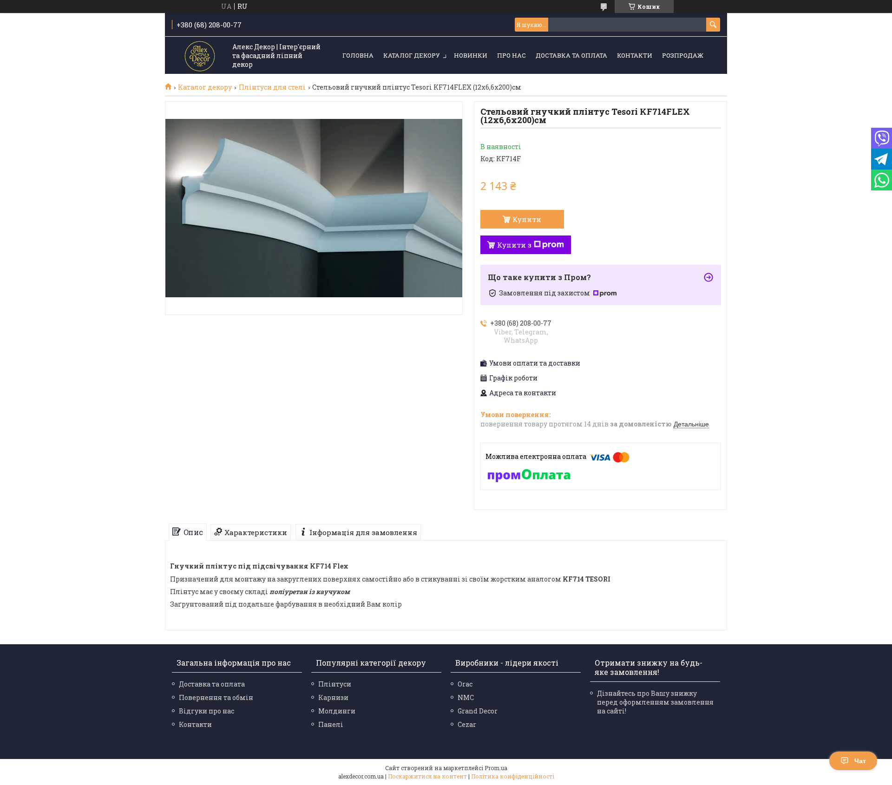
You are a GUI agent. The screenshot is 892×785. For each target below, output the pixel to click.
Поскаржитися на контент (427, 776)
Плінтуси (334, 684)
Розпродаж (682, 55)
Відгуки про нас (206, 710)
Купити (526, 219)
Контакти (634, 55)
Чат (860, 761)
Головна (358, 55)
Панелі (330, 724)
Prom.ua (496, 768)
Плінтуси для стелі (272, 87)
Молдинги (336, 710)
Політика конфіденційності (512, 776)
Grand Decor (478, 710)
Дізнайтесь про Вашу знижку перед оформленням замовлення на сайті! (655, 702)
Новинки (470, 55)
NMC (466, 697)
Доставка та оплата (571, 55)
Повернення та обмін (216, 697)
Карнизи (333, 697)
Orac (465, 684)
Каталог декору (411, 55)
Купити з (514, 244)
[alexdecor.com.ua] (199, 56)
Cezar (467, 724)
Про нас (511, 55)
